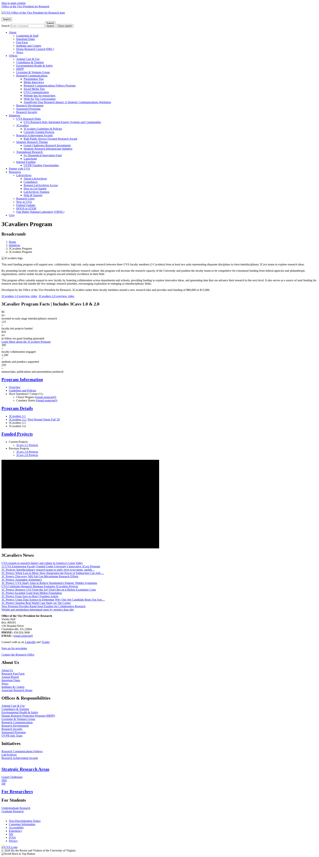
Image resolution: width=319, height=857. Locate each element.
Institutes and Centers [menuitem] (28, 45)
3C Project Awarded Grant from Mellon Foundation (31, 593)
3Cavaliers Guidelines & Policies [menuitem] (43, 128)
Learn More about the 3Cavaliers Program (26, 341)
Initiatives (14, 245)
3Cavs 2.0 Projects (27, 455)
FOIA (12, 837)
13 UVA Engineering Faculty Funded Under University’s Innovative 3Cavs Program (50, 566)
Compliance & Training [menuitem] (30, 62)
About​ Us (7, 670)
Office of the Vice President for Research (25, 6)
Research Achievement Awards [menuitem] (34, 135)
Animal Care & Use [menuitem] (28, 59)
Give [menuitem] (12, 215)
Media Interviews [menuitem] (34, 82)
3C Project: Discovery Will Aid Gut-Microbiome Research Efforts (39, 576)
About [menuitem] (12, 32)
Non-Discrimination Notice (25, 820)
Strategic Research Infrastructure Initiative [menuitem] (48, 148)
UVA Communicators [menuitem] (36, 92)
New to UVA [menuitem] (24, 201)
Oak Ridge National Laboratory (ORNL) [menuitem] (40, 211)
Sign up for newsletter (14, 648)
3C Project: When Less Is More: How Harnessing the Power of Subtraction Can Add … (52, 573)
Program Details (17, 408)
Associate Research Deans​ (16, 690)
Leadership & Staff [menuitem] (27, 35)
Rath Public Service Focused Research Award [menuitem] (50, 138)
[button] (159, 854)
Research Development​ (15, 725)
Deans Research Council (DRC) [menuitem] (35, 49)
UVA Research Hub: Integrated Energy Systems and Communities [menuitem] (62, 122)
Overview (14, 387)
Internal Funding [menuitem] (26, 162)
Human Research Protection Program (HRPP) (28, 715)
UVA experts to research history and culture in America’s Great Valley (42, 563)
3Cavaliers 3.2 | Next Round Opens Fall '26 (34, 419)
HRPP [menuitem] (20, 69)
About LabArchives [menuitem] (35, 178)
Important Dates (10, 680)
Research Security (12, 729)
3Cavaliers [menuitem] (22, 125)
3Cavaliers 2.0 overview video (56, 296)
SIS (11, 834)
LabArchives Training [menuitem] (36, 191)
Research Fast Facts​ (13, 673)
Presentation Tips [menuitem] (34, 78)
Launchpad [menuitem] (30, 158)
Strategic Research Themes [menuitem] (32, 142)
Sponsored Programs (13, 732)
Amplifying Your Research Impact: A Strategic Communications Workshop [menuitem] (67, 102)
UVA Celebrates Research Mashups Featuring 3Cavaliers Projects (39, 586)
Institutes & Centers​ (12, 686)
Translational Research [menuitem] (29, 152)
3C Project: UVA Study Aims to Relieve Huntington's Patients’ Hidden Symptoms (49, 583)
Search (5, 25)
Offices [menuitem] (13, 55)
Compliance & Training (15, 709)
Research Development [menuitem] (29, 105)
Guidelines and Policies (22, 390)
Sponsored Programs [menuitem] (28, 108)
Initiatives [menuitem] (14, 115)
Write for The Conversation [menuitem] (40, 98)
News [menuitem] (19, 52)
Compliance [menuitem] (31, 181)
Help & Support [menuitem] (33, 195)
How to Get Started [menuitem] (35, 188)
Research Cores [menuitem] (25, 198)
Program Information (22, 379)
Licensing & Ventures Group (18, 719)
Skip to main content (13, 3)
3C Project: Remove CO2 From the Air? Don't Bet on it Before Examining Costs (48, 589)
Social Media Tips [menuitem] (34, 88)
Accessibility (16, 827)
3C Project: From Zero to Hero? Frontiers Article (29, 596)
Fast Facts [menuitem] (22, 42)
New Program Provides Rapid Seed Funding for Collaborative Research (43, 606)
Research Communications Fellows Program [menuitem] (50, 85)
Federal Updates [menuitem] (25, 205)
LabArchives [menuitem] (23, 175)
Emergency (15, 830)
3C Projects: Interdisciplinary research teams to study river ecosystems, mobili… (48, 569)
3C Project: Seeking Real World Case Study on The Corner (36, 602)
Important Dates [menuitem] (25, 39)
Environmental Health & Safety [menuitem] (34, 65)
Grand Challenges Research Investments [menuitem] (47, 145)
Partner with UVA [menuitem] (19, 168)
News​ (4, 683)
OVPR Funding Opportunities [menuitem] (41, 165)
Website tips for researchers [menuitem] (39, 95)
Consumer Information (22, 824)
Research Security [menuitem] (26, 112)
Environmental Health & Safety (19, 712)
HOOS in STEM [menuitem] (26, 208)
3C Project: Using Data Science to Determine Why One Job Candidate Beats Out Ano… (53, 599)
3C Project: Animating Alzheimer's (21, 579)
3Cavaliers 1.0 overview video (19, 296)
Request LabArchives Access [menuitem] (41, 185)
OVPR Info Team (11, 735)
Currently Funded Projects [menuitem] (39, 132)
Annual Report (10, 677)
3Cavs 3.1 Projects (27, 445)
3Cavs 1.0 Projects (27, 451)
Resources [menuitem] (15, 172)
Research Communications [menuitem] (31, 75)
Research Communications (17, 722)
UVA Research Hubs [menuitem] (28, 118)
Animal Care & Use (13, 705)
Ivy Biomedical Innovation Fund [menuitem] (43, 155)
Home (12, 241)
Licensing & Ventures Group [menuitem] (33, 72)
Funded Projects (17, 434)
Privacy (13, 840)
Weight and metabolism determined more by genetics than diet (37, 609)
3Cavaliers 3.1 (17, 416)
